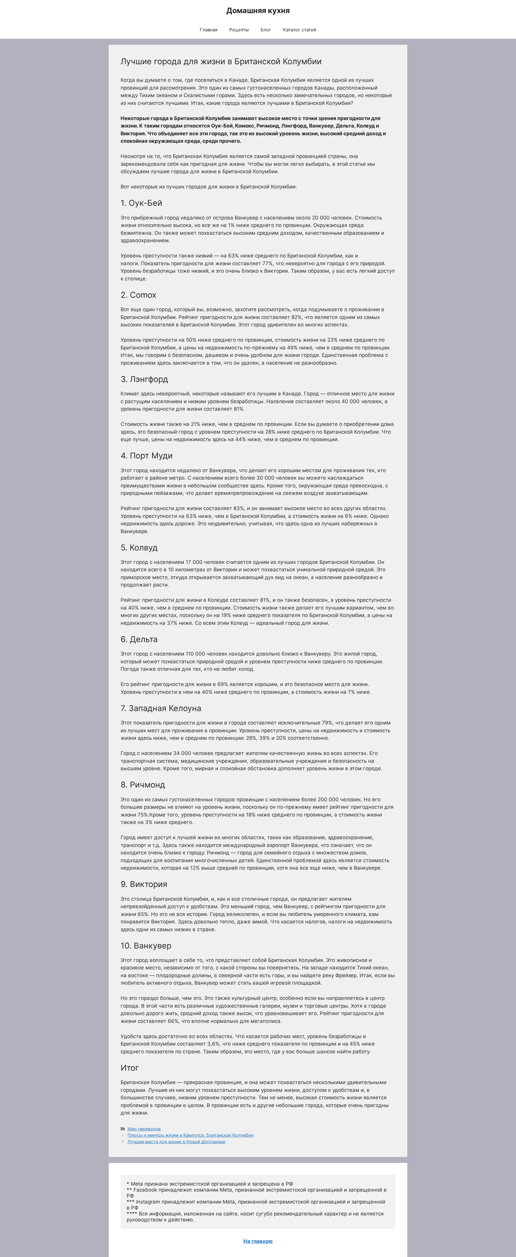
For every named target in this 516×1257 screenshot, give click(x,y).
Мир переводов (144, 1128)
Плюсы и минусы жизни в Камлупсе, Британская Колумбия (191, 1135)
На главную (258, 1241)
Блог (266, 30)
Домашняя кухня (258, 10)
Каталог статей (299, 30)
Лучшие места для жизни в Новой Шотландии (176, 1141)
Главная (208, 30)
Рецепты (239, 30)
